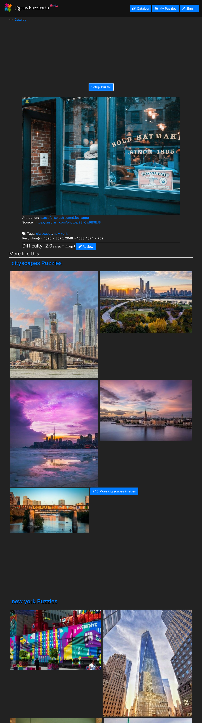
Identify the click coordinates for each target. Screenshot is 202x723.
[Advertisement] (101, 49)
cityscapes (44, 233)
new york (61, 233)
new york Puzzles (34, 601)
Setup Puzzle (101, 87)
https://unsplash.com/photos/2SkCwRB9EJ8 (68, 222)
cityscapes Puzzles (37, 263)
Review (87, 246)
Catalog (142, 8)
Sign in (190, 8)
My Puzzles (167, 8)
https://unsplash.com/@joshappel (65, 218)
